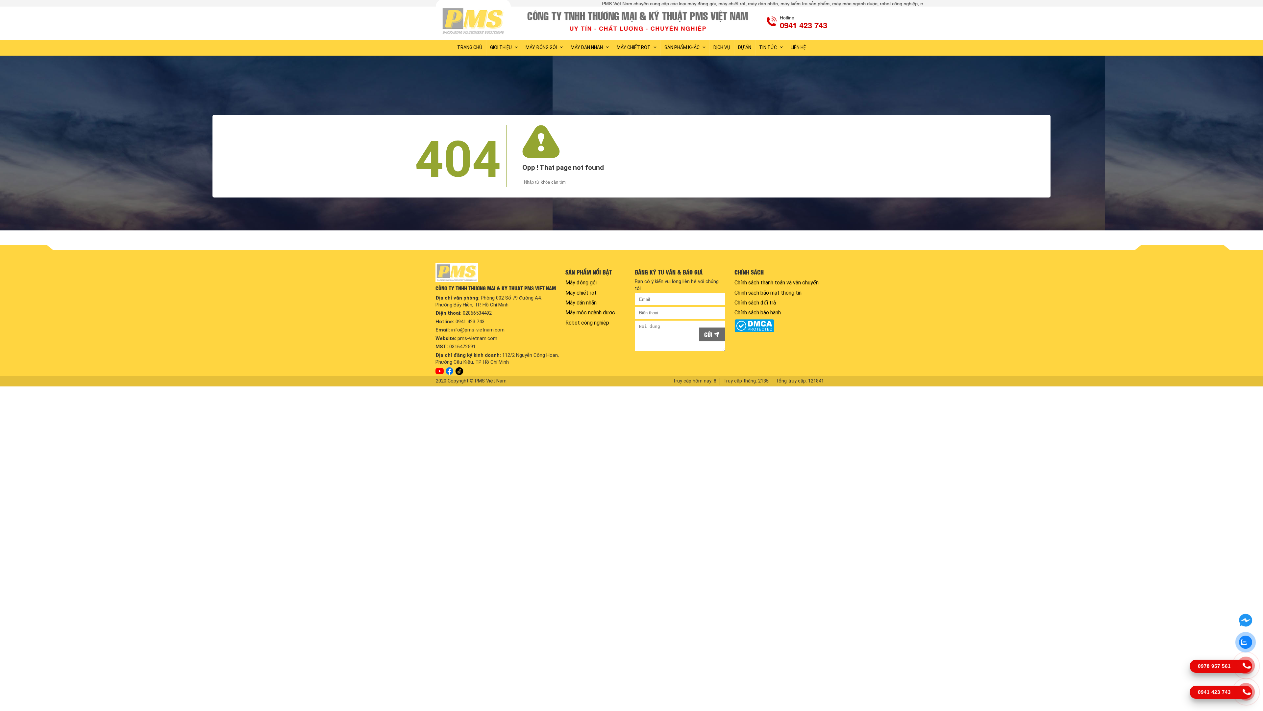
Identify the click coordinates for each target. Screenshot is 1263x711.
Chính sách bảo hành (757, 312)
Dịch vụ (721, 47)
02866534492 (477, 313)
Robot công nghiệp (587, 323)
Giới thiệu (501, 47)
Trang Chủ (469, 47)
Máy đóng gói (541, 47)
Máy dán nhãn (587, 47)
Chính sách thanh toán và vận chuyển (776, 282)
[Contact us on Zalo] (1245, 642)
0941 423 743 (470, 322)
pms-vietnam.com (477, 338)
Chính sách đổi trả (755, 303)
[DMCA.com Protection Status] (779, 325)
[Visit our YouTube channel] (439, 371)
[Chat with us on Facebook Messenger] (1245, 620)
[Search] (923, 182)
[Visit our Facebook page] (449, 371)
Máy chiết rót (634, 47)
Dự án (744, 47)
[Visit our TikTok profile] (459, 371)
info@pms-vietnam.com (478, 330)
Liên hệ (798, 47)
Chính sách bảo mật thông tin (768, 293)
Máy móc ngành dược (590, 312)
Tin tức (768, 47)
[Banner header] (638, 21)
